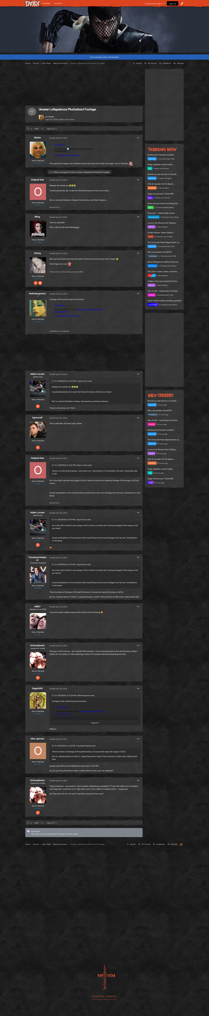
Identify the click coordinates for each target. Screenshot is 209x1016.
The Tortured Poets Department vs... (164, 242)
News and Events (67, 119)
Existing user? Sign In (154, 3)
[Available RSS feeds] (181, 844)
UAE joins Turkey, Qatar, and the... (163, 271)
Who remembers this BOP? (159, 251)
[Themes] (182, 3)
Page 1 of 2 (51, 128)
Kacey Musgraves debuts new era (162, 261)
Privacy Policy (98, 995)
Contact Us (111, 995)
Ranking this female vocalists (160, 154)
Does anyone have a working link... (163, 203)
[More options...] (138, 137)
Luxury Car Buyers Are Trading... (162, 222)
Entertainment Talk (166, 158)
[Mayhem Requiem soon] (104, 29)
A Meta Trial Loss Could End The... (163, 280)
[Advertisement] (84, 85)
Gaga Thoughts (165, 178)
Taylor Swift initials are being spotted (164, 300)
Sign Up (172, 3)
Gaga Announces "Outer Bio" (160, 193)
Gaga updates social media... (160, 164)
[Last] (42, 128)
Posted (58, 137)
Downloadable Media (165, 207)
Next (37, 128)
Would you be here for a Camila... (162, 173)
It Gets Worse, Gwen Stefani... (161, 232)
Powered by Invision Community (105, 999)
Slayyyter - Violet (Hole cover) (161, 212)
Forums (46, 3)
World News (164, 187)
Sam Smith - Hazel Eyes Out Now (162, 290)
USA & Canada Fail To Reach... (161, 183)
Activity (58, 3)
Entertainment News (170, 217)
